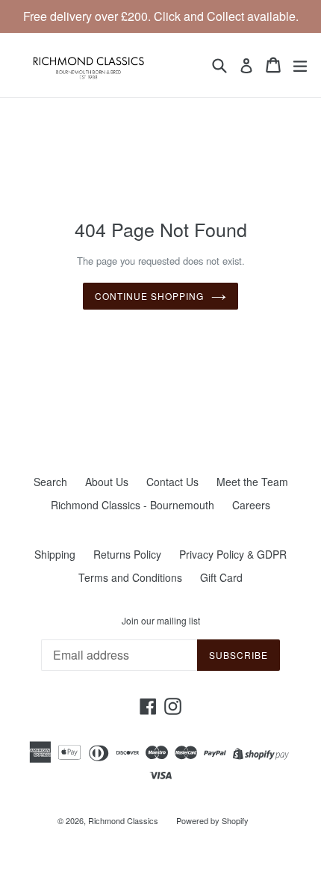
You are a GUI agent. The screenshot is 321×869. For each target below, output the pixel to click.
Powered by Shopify (212, 820)
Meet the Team (252, 481)
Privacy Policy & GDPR (233, 554)
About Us (106, 481)
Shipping (54, 554)
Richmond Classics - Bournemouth (132, 504)
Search (50, 481)
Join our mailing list (161, 620)
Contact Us (172, 481)
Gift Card (221, 577)
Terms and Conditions (130, 577)
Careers (251, 504)
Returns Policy (127, 554)
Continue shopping (149, 295)
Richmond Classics (123, 820)
